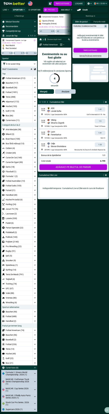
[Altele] (62, 44)
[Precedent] (28, 36)
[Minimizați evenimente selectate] (31, 69)
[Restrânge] (35, 367)
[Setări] (89, 3)
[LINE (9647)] (40, 39)
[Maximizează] (35, 21)
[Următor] (35, 36)
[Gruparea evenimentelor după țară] (35, 69)
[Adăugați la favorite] (34, 40)
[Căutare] (69, 39)
